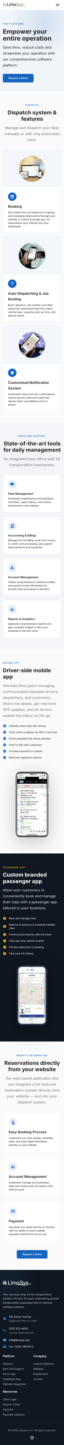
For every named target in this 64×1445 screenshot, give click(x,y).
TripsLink (8, 1409)
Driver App (9, 1373)
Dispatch (8, 1363)
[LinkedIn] (32, 1438)
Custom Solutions (43, 1363)
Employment (40, 1373)
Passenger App (12, 1378)
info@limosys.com (19, 1340)
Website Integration (14, 1384)
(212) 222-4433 (18, 1328)
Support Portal (11, 1404)
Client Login (10, 1399)
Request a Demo (18, 77)
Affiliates (38, 1368)
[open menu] (57, 4)
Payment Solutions (13, 1414)
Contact (38, 1378)
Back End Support (13, 1368)
